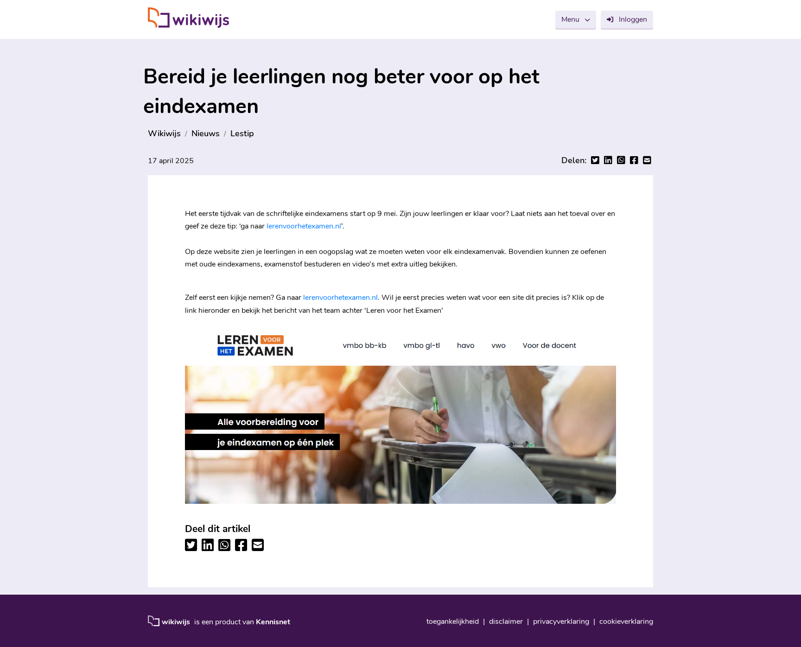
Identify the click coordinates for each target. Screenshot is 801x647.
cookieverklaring (626, 622)
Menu (570, 19)
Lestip (242, 133)
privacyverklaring (561, 622)
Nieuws (205, 133)
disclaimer (506, 622)
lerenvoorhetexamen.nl (304, 226)
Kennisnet (273, 622)
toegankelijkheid (452, 622)
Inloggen (633, 19)
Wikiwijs (164, 133)
